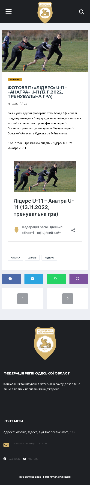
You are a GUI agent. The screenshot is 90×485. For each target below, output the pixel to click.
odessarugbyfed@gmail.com (30, 443)
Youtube (33, 459)
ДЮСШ (32, 257)
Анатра (15, 257)
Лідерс (49, 257)
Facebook (13, 459)
